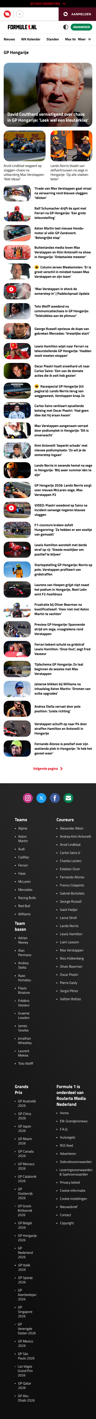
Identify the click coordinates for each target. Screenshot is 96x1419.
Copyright (67, 1223)
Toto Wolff (25, 1063)
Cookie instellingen (73, 1199)
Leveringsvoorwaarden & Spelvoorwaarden (76, 1172)
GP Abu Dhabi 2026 (26, 1398)
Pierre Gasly (68, 983)
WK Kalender (30, 39)
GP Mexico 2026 (25, 1343)
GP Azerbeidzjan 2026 (27, 1295)
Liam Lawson (69, 942)
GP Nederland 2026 (25, 1252)
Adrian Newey (23, 940)
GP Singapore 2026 (25, 1312)
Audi (21, 849)
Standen (53, 39)
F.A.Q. (64, 1129)
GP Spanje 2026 (25, 1280)
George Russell (70, 901)
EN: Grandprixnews (73, 1121)
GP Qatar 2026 (24, 1385)
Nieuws (9, 39)
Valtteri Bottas (70, 999)
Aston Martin (23, 838)
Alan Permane (24, 952)
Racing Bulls (27, 898)
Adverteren (68, 1154)
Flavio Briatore (24, 990)
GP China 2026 (24, 1116)
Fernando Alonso (72, 877)
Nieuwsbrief (68, 1207)
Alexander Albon (71, 828)
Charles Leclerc (70, 861)
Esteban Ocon (70, 869)
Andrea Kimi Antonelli (75, 836)
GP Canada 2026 (26, 1153)
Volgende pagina (45, 769)
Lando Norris (69, 926)
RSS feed (66, 1145)
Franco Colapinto (72, 885)
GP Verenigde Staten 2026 (27, 1329)
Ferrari (23, 865)
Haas (22, 873)
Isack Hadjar (69, 910)
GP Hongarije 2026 (27, 1238)
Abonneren (81, 27)
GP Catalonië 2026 (27, 1178)
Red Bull (24, 906)
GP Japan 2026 (24, 1128)
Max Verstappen (71, 950)
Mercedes (25, 890)
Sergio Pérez (69, 991)
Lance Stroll (68, 918)
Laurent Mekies (23, 1053)
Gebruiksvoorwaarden (76, 1162)
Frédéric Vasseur (24, 1003)
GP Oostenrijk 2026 (25, 1193)
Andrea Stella (23, 965)
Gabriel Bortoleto (72, 893)
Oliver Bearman (71, 966)
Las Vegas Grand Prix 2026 (25, 1371)
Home (64, 1113)
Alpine (22, 828)
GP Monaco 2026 (26, 1166)
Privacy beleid (70, 1182)
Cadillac (23, 857)
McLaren (24, 882)
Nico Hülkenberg (72, 958)
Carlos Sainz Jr (70, 853)
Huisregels (67, 1137)
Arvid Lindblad (70, 845)
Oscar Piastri (69, 975)
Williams (24, 914)
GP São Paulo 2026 (26, 1356)
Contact (65, 1215)
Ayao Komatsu (24, 978)
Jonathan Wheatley (25, 1040)
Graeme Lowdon (24, 1015)
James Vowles (23, 1028)
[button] (77, 14)
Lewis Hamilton (71, 934)
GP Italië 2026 (24, 1267)
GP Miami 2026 (25, 1141)
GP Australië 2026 (27, 1103)
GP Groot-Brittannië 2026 (25, 1210)
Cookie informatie (72, 1191)
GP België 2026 (25, 1225)
